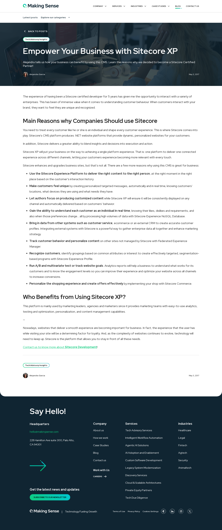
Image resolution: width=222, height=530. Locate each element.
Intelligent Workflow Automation (144, 438)
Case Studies (159, 6)
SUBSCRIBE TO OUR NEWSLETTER (50, 497)
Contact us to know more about (60, 347)
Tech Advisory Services (138, 430)
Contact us (99, 460)
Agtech (182, 452)
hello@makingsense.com (44, 431)
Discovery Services (136, 475)
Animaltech (184, 467)
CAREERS (97, 476)
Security (183, 460)
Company (98, 6)
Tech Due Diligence (136, 497)
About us (98, 430)
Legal (181, 438)
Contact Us (192, 6)
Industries (137, 6)
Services (117, 6)
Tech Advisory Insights (36, 39)
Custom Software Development (143, 460)
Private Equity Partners (138, 490)
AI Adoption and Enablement (142, 452)
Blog (178, 6)
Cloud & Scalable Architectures (143, 482)
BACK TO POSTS (37, 31)
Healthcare (184, 430)
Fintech (182, 445)
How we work (100, 438)
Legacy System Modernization (143, 467)
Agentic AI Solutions (137, 445)
